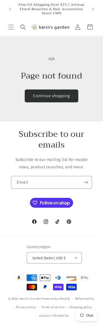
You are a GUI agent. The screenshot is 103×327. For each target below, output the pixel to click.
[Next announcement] (93, 9)
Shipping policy (80, 307)
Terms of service (52, 307)
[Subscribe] (86, 182)
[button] (11, 27)
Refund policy (85, 298)
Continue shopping (51, 95)
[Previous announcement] (10, 9)
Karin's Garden (30, 298)
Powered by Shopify (56, 298)
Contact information (54, 315)
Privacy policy (26, 307)
